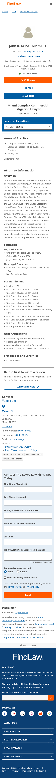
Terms (5, 771)
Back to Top (29, 645)
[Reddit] (40, 713)
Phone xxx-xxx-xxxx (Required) (19, 523)
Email (11, 571)
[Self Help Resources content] (51, 740)
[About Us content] (51, 723)
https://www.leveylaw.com (18, 446)
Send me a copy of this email (22, 577)
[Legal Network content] (51, 756)
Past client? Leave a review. (28, 56)
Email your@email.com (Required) (21, 510)
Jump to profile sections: (16, 121)
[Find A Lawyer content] (51, 731)
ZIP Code (8, 536)
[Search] (51, 4)
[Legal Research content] (51, 748)
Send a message (16, 439)
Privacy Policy (32, 586)
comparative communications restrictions (22, 637)
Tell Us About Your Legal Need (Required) (25, 549)
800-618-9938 (24, 430)
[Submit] (51, 698)
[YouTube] (13, 713)
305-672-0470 (21, 435)
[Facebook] (4, 713)
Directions (7, 426)
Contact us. (12, 678)
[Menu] (3, 4)
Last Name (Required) (15, 497)
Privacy (15, 771)
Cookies (39, 771)
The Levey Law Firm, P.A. (29, 12)
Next (28, 595)
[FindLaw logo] (15, 4)
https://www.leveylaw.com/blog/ (21, 450)
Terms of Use (14, 586)
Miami (14, 12)
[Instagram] (31, 713)
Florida (5, 12)
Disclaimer (27, 771)
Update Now (21, 612)
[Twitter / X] (22, 713)
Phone (23, 571)
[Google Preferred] (49, 713)
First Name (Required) (15, 484)
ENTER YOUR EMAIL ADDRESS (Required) (20, 692)
